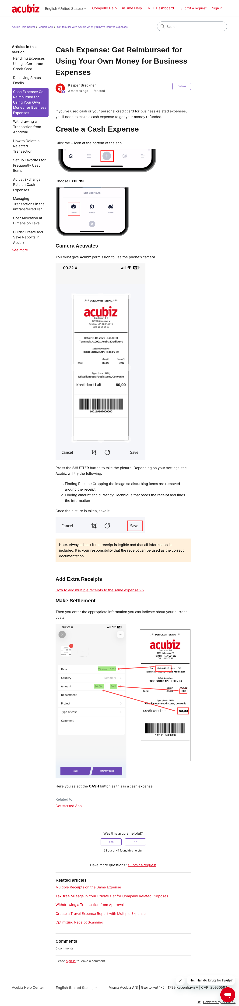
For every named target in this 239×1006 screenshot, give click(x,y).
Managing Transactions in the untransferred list (29, 203)
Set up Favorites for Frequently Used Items (29, 165)
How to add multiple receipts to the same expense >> (100, 590)
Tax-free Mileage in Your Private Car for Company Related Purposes (112, 896)
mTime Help (132, 8)
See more (20, 250)
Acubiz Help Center (23, 27)
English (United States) (64, 9)
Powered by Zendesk (219, 1002)
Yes (111, 842)
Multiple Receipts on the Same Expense (88, 887)
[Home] (25, 8)
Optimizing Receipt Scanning (79, 922)
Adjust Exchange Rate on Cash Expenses (27, 184)
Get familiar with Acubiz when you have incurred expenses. (92, 27)
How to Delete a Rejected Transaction (26, 146)
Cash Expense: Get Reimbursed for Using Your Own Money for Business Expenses (29, 102)
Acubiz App (46, 27)
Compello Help (104, 8)
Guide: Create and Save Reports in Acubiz (28, 237)
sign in (71, 961)
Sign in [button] (217, 8)
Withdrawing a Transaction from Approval (27, 126)
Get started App (69, 806)
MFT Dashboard (161, 8)
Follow (181, 86)
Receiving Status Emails (27, 80)
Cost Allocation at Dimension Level (27, 221)
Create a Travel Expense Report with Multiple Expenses (102, 913)
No (135, 842)
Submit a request (193, 8)
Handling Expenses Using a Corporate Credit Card (29, 63)
